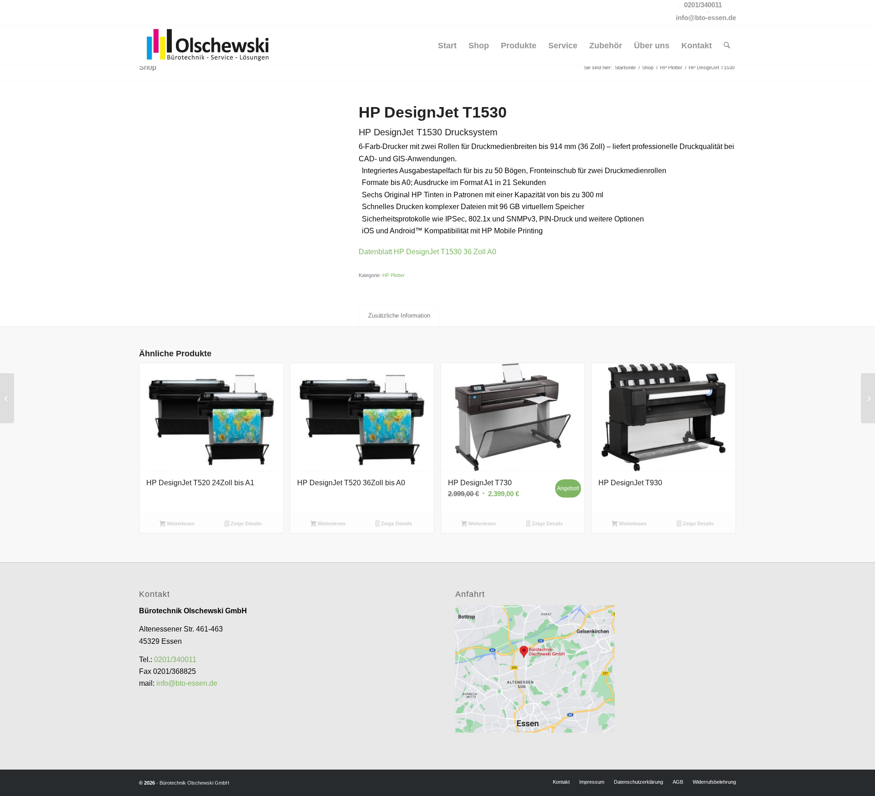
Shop (147, 67)
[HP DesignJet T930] (7, 398)
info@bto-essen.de (186, 683)
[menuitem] (447, 46)
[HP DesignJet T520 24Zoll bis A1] (868, 398)
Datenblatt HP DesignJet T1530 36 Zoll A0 (427, 252)
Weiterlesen (180, 523)
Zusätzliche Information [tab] (399, 315)
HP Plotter (393, 275)
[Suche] (727, 46)
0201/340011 (175, 659)
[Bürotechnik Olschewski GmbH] (208, 46)
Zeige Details (245, 523)
